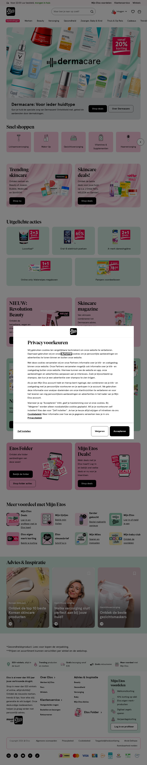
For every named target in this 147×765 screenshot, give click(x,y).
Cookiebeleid (34, 414)
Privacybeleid (35, 418)
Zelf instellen (24, 431)
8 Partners (66, 354)
